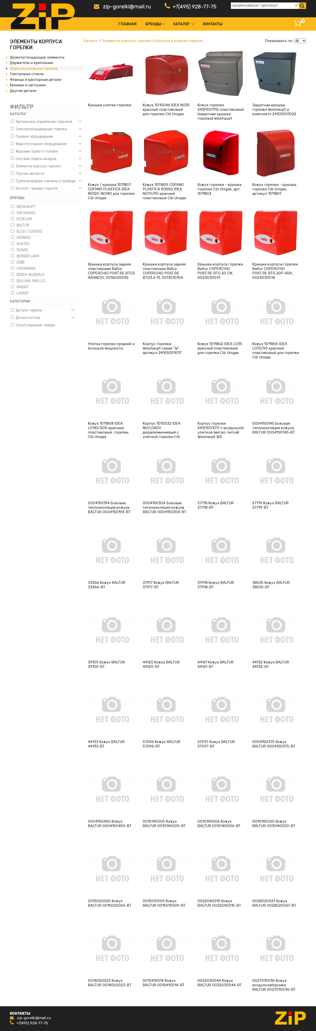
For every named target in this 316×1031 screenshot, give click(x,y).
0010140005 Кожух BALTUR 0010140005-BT (164, 823)
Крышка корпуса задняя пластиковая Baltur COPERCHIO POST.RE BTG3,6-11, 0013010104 (164, 271)
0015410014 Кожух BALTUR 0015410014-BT (164, 982)
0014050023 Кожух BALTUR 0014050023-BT (110, 982)
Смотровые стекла (26, 74)
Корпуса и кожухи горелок (34, 68)
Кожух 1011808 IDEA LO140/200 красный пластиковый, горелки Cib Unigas (108, 430)
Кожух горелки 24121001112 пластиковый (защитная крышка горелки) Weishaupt (221, 112)
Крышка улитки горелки (109, 105)
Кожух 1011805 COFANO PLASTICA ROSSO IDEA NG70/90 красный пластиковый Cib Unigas (164, 191)
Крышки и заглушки (28, 85)
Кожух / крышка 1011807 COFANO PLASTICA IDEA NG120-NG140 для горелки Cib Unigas (111, 191)
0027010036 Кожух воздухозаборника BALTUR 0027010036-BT (274, 985)
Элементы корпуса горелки (126, 41)
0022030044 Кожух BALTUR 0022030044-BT (220, 982)
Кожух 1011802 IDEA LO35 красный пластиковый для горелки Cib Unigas (220, 348)
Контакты (212, 24)
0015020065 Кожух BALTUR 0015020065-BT (110, 903)
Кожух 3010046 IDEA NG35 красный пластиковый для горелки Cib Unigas (166, 109)
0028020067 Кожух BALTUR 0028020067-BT (274, 903)
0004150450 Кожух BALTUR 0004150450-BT (110, 823)
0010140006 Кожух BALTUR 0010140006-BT (219, 823)
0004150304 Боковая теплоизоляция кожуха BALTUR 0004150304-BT (164, 507)
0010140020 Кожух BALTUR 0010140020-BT (274, 823)
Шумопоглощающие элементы (37, 57)
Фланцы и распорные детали (35, 79)
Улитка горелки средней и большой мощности (111, 346)
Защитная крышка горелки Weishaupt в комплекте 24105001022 (274, 109)
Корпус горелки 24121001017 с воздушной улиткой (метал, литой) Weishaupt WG (221, 430)
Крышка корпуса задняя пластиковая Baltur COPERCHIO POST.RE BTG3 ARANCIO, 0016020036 (111, 271)
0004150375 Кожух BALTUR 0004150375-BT (274, 744)
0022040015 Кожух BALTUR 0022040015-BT (219, 903)
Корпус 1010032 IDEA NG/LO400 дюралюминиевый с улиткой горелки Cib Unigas (161, 432)
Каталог (181, 24)
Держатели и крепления (31, 63)
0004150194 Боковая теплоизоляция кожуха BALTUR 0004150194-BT (109, 507)
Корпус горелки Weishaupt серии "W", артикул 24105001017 (162, 348)
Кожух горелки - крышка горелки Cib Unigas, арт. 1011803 (219, 189)
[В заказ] (123, 96)
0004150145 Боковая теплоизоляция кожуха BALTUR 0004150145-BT (273, 428)
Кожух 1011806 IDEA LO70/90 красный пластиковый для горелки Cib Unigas (275, 350)
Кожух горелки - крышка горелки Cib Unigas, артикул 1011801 (274, 189)
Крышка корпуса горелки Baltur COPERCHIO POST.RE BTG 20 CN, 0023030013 (220, 271)
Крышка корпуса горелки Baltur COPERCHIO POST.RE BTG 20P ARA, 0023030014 (275, 271)
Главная (127, 24)
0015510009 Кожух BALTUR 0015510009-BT (164, 903)
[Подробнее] (111, 73)
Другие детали (23, 90)
